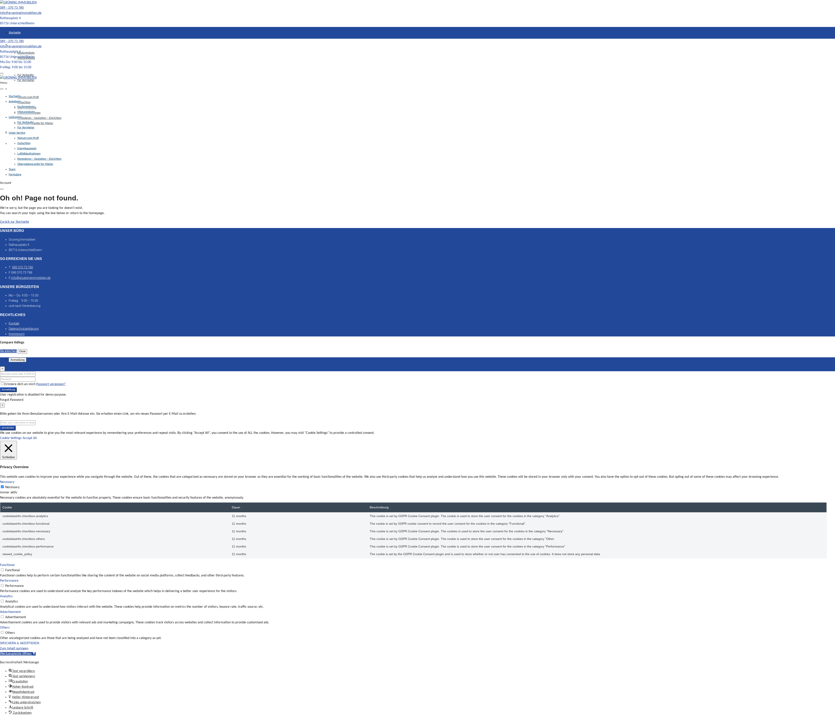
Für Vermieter (25, 80)
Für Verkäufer (25, 122)
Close (22, 351)
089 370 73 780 (22, 267)
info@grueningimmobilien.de (21, 13)
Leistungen (15, 117)
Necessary (12, 487)
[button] (18, 654)
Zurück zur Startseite (14, 222)
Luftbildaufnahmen (28, 153)
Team (12, 169)
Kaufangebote (26, 53)
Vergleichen (8, 351)
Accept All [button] (30, 438)
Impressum (17, 334)
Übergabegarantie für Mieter (35, 123)
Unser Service (17, 88)
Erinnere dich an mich (20, 384)
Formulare (15, 174)
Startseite (15, 32)
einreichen (8, 427)
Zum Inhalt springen (14, 648)
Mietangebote (26, 112)
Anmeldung (8, 389)
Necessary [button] (7, 482)
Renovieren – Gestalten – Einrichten (39, 118)
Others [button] (5, 627)
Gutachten (23, 102)
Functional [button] (7, 565)
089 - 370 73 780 (12, 8)
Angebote (15, 101)
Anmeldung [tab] (17, 359)
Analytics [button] (6, 596)
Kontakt (14, 323)
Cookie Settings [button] (11, 438)
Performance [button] (9, 581)
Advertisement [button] (10, 612)
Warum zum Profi (28, 97)
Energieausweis (26, 148)
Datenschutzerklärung (24, 328)
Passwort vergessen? (50, 384)
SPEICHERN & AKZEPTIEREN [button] (19, 643)
